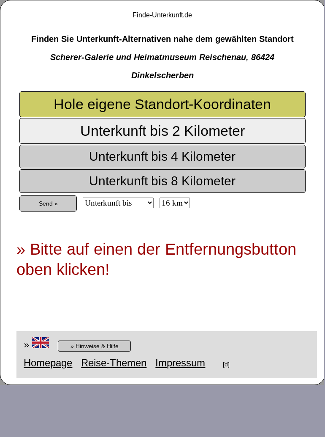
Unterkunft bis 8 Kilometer (162, 181)
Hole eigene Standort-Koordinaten (162, 104)
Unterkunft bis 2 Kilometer (162, 131)
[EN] (40, 344)
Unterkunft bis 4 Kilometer (162, 156)
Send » (48, 203)
